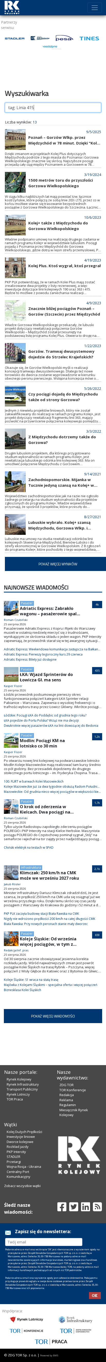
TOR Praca (15, 1099)
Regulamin (67, 1105)
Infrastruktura (31, 867)
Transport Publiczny (22, 1089)
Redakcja (66, 1095)
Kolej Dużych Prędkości (24, 1131)
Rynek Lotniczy (18, 1094)
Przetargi (14, 1161)
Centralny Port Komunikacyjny (18, 1174)
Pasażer (27, 603)
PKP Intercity (16, 1151)
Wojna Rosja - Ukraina (24, 1166)
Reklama (66, 1100)
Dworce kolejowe (20, 1141)
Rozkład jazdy (18, 1146)
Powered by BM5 (49, 1355)
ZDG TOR (66, 1085)
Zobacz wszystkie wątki (22, 1185)
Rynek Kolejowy (19, 1079)
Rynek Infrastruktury (23, 1084)
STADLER (13, 1156)
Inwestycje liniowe (21, 1136)
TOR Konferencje (72, 1090)
